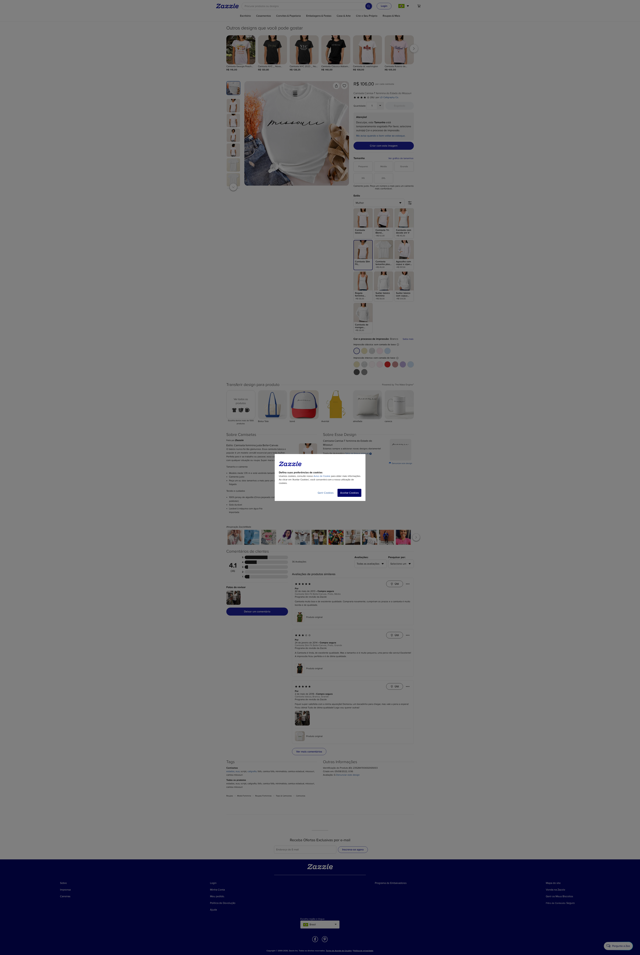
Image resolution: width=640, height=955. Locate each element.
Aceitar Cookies (349, 492)
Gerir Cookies (326, 492)
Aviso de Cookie (322, 476)
